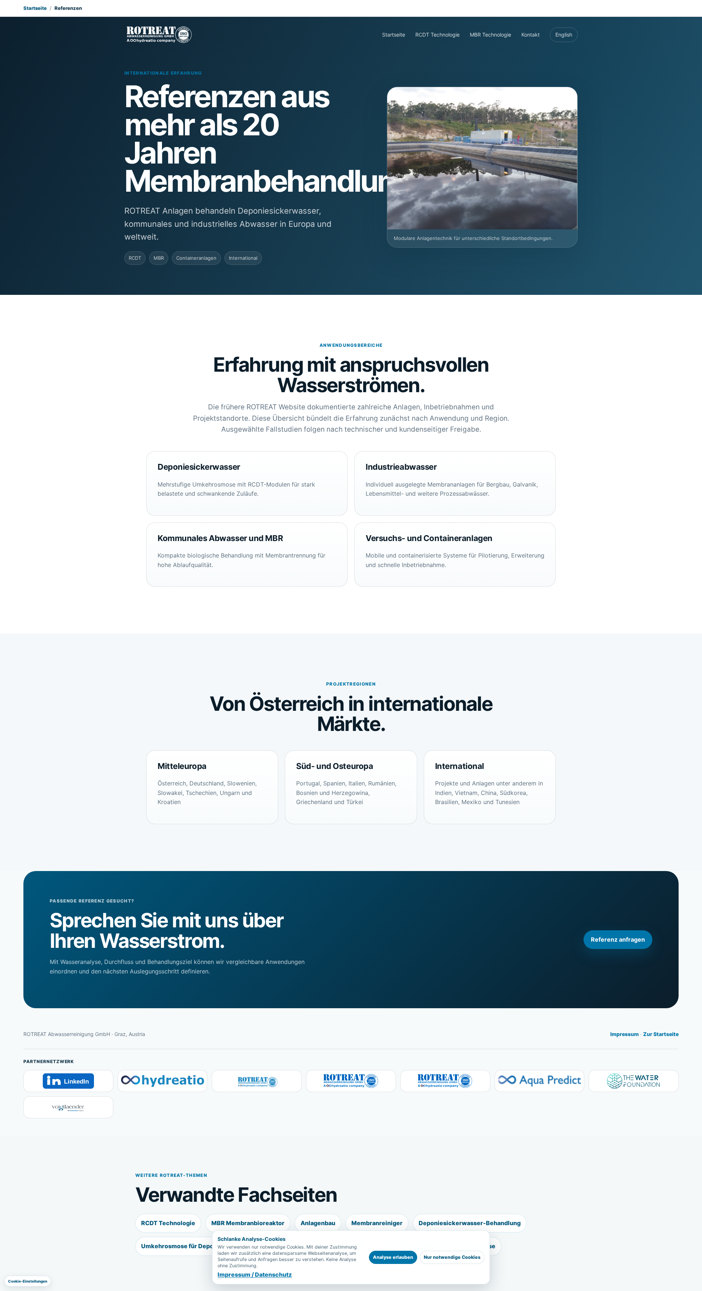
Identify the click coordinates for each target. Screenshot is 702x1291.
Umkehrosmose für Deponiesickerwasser (202, 1246)
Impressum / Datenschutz (255, 1274)
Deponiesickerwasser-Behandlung (470, 1223)
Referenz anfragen (618, 939)
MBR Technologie (490, 34)
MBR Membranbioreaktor (247, 1223)
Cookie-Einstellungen (27, 1281)
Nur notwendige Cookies (452, 1257)
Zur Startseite (661, 1034)
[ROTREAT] (159, 35)
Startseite (35, 8)
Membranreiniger (377, 1223)
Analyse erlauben (393, 1257)
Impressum (624, 1034)
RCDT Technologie (437, 34)
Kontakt (530, 34)
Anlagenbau (318, 1223)
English (563, 34)
